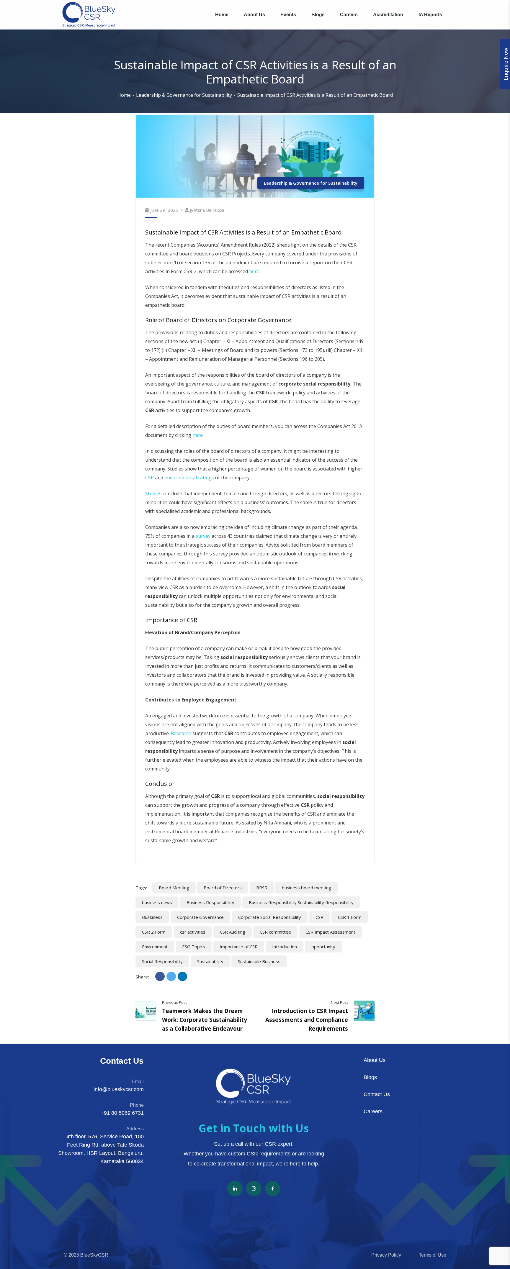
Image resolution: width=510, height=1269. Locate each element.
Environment (155, 947)
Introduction (284, 947)
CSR (149, 477)
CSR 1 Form (350, 917)
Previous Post (174, 1002)
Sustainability (210, 961)
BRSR (261, 888)
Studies (153, 493)
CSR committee (275, 932)
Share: (142, 977)
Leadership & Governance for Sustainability (184, 95)
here (254, 271)
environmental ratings (189, 477)
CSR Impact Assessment (330, 932)
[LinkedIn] (182, 976)
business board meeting (306, 888)
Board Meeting (174, 888)
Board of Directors (223, 888)
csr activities (192, 932)
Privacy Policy (386, 1254)
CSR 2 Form (154, 932)
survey (203, 536)
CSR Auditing (232, 932)
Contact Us (377, 1094)
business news (157, 902)
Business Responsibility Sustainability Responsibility (301, 902)
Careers (373, 1111)
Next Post (339, 1002)
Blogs (370, 1077)
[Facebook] (160, 976)
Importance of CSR (239, 947)
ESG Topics (193, 947)
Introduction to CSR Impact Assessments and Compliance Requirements (306, 1019)
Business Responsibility (210, 902)
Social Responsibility (162, 961)
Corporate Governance (200, 917)
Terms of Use (432, 1254)
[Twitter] (171, 976)
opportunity (323, 947)
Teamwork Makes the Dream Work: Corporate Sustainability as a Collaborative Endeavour (204, 1019)
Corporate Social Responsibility (269, 917)
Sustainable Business (259, 961)
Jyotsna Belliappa (207, 210)
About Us (374, 1060)
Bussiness (152, 917)
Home (124, 95)
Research (181, 733)
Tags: (141, 888)
